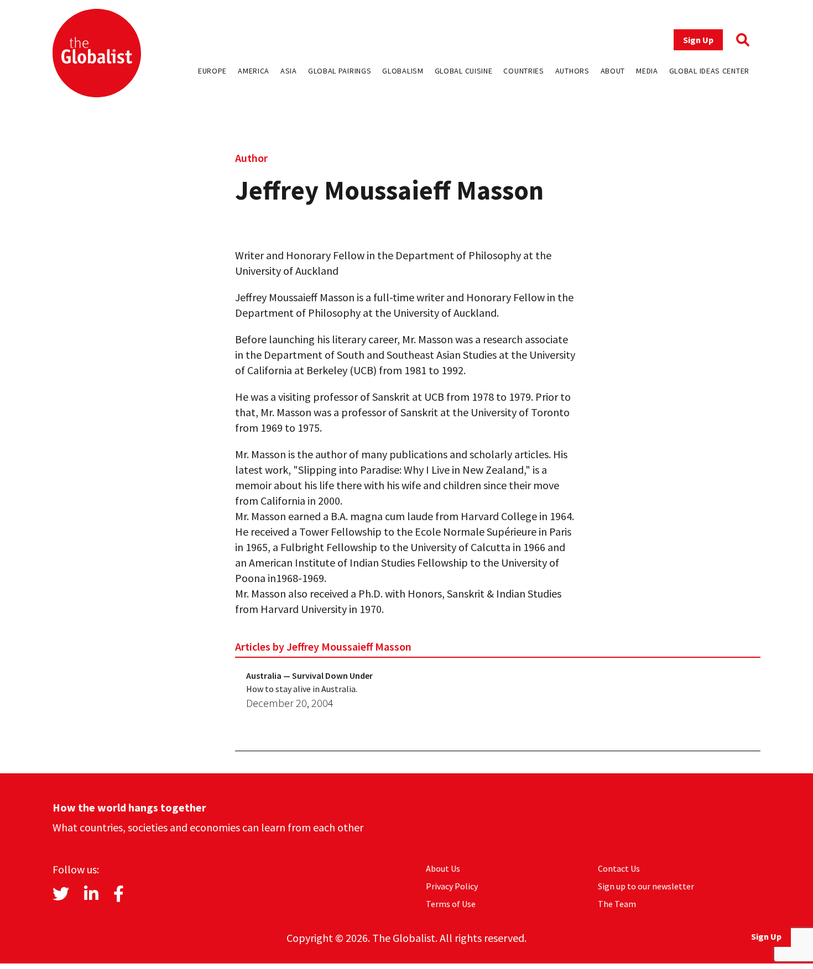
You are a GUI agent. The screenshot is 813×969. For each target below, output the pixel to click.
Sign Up (698, 39)
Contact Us (619, 868)
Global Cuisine (464, 71)
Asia (288, 71)
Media (647, 71)
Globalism (402, 71)
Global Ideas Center (709, 71)
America (253, 71)
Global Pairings (340, 71)
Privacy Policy (452, 886)
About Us (443, 868)
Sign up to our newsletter (646, 886)
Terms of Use (451, 903)
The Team (617, 903)
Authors (572, 71)
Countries (523, 71)
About (613, 71)
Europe (212, 71)
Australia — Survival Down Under (309, 675)
